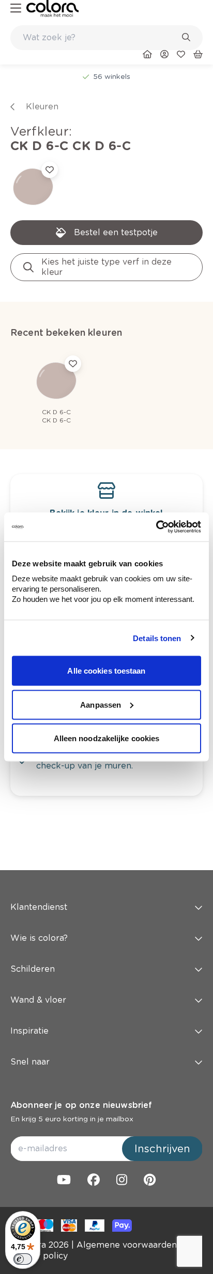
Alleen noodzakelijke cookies (107, 738)
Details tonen (157, 637)
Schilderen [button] (32, 969)
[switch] (22, 1259)
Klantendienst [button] (38, 907)
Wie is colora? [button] (39, 938)
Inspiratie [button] (29, 1031)
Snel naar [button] (30, 1062)
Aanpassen (100, 704)
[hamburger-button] (15, 8)
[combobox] (106, 37)
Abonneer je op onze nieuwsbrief (81, 1105)
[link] (52, 8)
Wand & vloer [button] (38, 1000)
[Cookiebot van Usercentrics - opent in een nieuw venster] (156, 527)
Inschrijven (162, 1148)
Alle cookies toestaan (106, 670)
